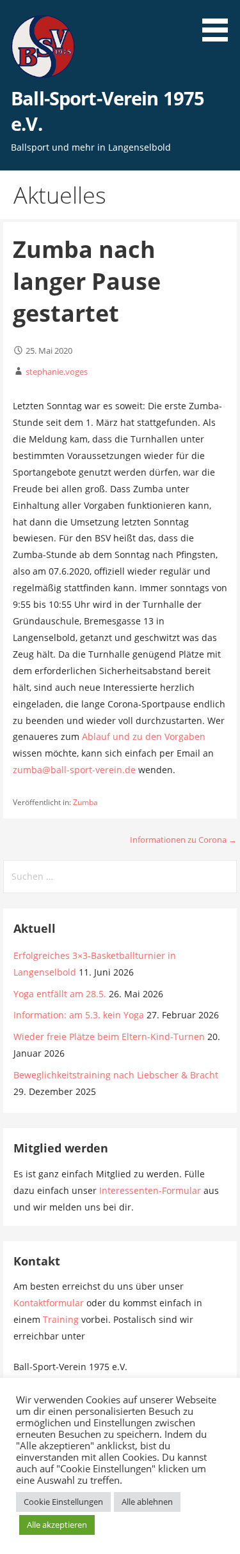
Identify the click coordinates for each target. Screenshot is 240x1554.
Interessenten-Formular (150, 1190)
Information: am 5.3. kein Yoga (78, 1015)
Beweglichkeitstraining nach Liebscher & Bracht (115, 1075)
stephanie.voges (57, 371)
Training (61, 1319)
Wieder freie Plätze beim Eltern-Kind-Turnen (109, 1036)
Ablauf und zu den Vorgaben (143, 736)
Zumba (85, 802)
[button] (219, 23)
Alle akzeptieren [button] (57, 1524)
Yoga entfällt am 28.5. (59, 994)
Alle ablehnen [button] (147, 1501)
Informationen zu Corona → (183, 839)
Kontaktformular (48, 1303)
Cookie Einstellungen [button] (63, 1501)
